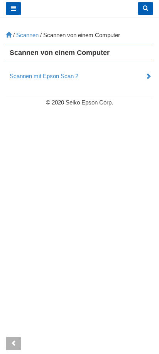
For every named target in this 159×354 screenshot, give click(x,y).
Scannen (27, 35)
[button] (145, 8)
